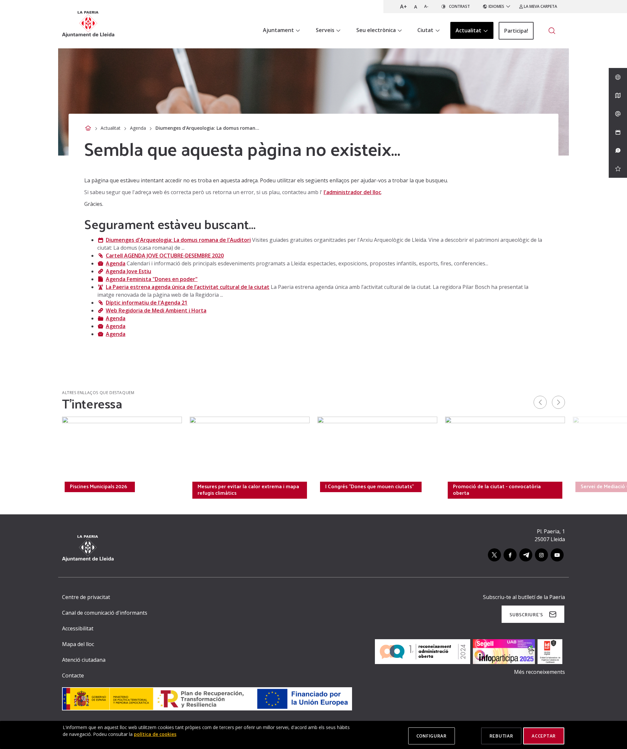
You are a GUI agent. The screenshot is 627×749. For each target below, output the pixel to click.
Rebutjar (501, 736)
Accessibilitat (77, 628)
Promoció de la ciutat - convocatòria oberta (497, 489)
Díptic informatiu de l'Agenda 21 (146, 302)
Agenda (138, 128)
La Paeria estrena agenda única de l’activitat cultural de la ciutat (187, 287)
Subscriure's (526, 614)
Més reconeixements (539, 671)
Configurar (431, 736)
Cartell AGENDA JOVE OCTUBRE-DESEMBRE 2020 (165, 255)
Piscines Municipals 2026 (98, 486)
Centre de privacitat (86, 597)
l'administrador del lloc (352, 192)
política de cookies (155, 734)
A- (426, 6)
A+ (403, 6)
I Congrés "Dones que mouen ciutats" (369, 486)
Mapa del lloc (78, 644)
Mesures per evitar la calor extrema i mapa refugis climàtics (248, 489)
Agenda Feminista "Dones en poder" (152, 279)
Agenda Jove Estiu (128, 271)
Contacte (73, 675)
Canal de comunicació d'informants (104, 612)
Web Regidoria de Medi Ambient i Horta (156, 310)
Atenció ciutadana (83, 659)
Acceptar (544, 736)
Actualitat (111, 128)
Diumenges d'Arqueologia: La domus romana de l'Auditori (178, 239)
